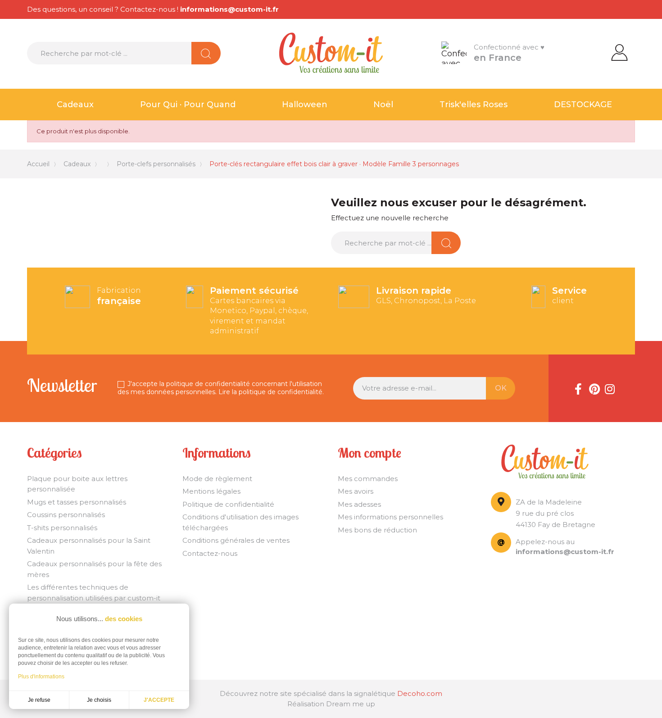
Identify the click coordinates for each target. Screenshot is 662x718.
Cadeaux (75, 104)
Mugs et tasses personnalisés (76, 502)
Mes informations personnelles (390, 517)
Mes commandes (368, 478)
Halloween (304, 104)
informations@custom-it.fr (229, 9)
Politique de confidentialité (228, 504)
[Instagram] (610, 388)
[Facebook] (578, 388)
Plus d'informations (41, 676)
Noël (383, 104)
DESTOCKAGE (583, 104)
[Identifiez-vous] (619, 52)
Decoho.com (419, 693)
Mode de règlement (217, 478)
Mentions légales (211, 491)
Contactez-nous (209, 553)
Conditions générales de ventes (236, 540)
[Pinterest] (594, 388)
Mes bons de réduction (377, 530)
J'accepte (159, 700)
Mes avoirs (355, 491)
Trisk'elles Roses (474, 104)
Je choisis (99, 700)
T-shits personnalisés (62, 527)
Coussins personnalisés (66, 514)
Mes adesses (359, 504)
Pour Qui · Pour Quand (188, 104)
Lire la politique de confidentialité (270, 392)
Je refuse (39, 700)
